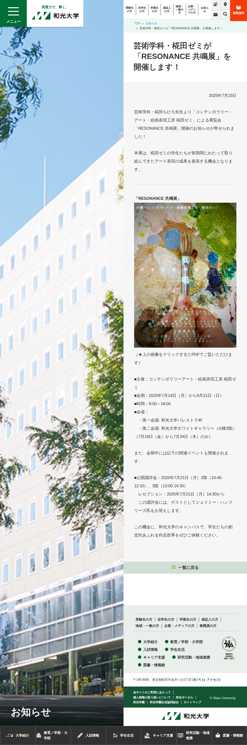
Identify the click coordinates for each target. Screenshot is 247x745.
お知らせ (205, 9)
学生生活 (177, 649)
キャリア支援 (154, 657)
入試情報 (150, 649)
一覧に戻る (188, 567)
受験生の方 (130, 9)
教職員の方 (208, 626)
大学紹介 (150, 642)
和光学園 (139, 702)
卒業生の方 (154, 9)
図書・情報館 (154, 665)
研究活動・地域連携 (194, 657)
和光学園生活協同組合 (164, 702)
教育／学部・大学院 (186, 642)
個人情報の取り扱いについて (152, 697)
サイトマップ (192, 702)
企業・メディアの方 (192, 9)
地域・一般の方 (180, 9)
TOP (137, 23)
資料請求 (238, 13)
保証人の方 (167, 9)
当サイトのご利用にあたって (152, 692)
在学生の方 (142, 9)
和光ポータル (184, 697)
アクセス (213, 679)
